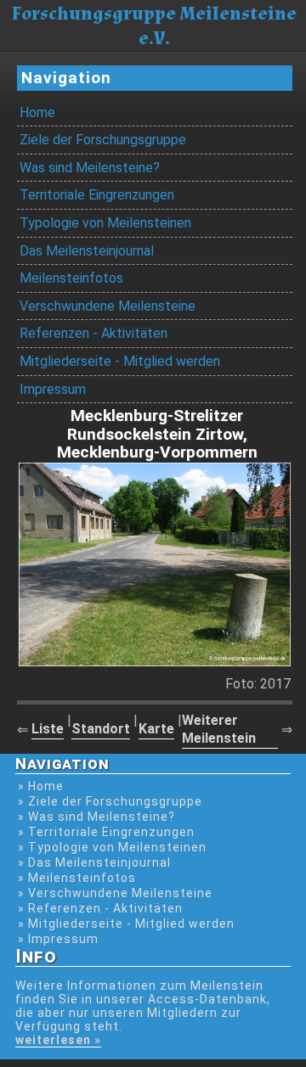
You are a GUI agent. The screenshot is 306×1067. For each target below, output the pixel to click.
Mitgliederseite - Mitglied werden (120, 361)
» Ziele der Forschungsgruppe (110, 801)
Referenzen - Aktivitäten (93, 333)
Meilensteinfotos (71, 278)
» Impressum (58, 939)
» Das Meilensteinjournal (94, 862)
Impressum (53, 389)
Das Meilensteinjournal (87, 251)
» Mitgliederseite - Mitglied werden (126, 923)
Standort (100, 729)
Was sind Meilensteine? (90, 168)
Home (37, 112)
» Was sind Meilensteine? (96, 816)
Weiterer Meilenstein (219, 729)
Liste (47, 729)
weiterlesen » (58, 1040)
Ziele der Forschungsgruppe (103, 140)
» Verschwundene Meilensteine (115, 893)
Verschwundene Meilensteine (108, 306)
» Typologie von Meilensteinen (112, 847)
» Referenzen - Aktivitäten (100, 908)
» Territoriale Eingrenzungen (106, 832)
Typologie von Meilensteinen (105, 223)
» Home (41, 786)
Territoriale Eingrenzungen (97, 195)
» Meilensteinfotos (77, 877)
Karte (156, 729)
